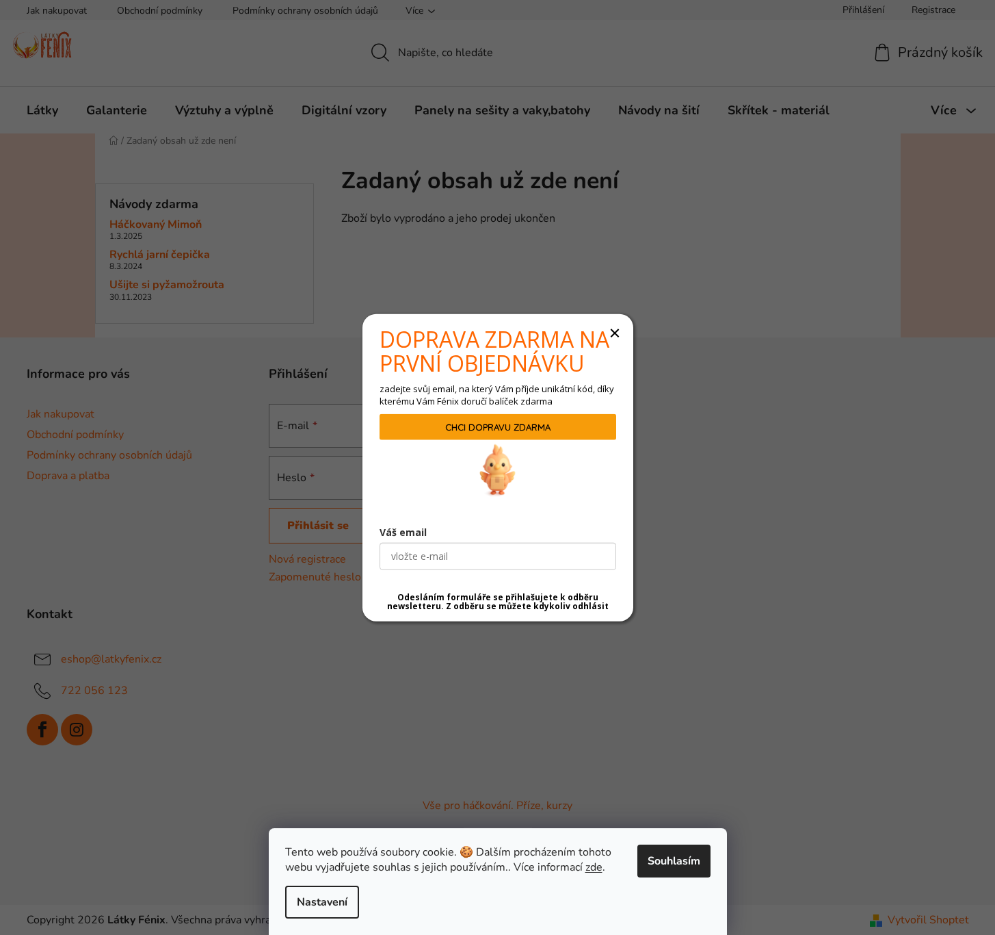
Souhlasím (674, 861)
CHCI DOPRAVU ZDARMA (497, 426)
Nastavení (322, 902)
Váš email (403, 531)
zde (593, 867)
